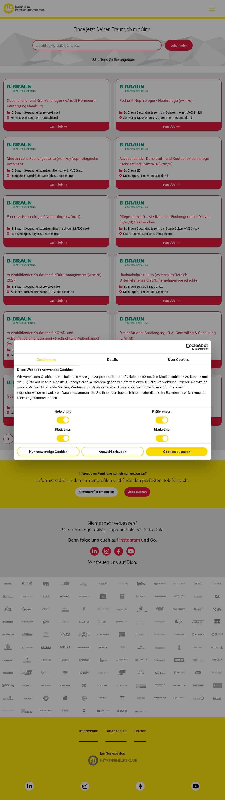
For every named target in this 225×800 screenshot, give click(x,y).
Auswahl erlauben (112, 451)
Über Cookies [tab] (178, 359)
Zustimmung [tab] (46, 359)
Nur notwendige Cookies (48, 451)
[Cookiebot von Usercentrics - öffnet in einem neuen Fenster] (189, 346)
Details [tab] (112, 359)
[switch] (162, 420)
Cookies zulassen (176, 451)
